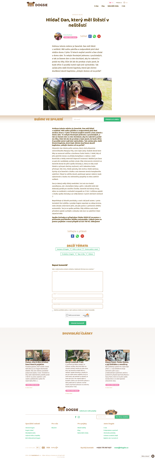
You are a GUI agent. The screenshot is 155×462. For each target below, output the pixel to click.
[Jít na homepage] (37, 4)
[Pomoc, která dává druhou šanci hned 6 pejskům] (37, 355)
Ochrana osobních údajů (111, 435)
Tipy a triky (81, 254)
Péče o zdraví (76, 249)
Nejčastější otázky (83, 433)
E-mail (55, 299)
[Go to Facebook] (75, 417)
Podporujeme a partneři (111, 430)
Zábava (90, 254)
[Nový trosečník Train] (77, 355)
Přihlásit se (119, 2)
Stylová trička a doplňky (32, 435)
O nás (105, 428)
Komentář (55, 271)
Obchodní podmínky (109, 433)
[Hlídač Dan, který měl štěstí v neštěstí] (90, 36)
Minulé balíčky (82, 428)
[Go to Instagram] (79, 417)
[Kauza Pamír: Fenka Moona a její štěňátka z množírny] (117, 355)
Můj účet (54, 428)
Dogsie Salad (29, 430)
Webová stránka (57, 304)
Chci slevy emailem (122, 417)
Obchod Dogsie (30, 428)
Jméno (55, 293)
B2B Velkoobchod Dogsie (32, 438)
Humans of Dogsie (63, 249)
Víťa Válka (62, 457)
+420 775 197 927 (103, 447)
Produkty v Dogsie (68, 254)
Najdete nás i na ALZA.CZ (111, 438)
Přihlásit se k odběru (112, 119)
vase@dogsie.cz (121, 447)
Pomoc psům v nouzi (70, 37)
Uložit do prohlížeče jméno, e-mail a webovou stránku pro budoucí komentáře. (74, 310)
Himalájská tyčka (30, 433)
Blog (79, 430)
